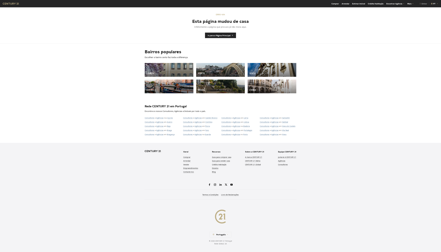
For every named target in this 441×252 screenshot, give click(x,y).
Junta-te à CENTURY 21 (287, 157)
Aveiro (169, 122)
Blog (214, 172)
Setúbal (285, 122)
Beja (169, 126)
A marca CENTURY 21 (253, 157)
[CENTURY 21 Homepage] (163, 151)
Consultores (149, 118)
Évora (207, 126)
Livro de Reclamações (230, 194)
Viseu (284, 134)
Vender (186, 164)
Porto (245, 134)
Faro (207, 130)
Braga (169, 130)
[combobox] (434, 3)
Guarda (208, 134)
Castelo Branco (211, 118)
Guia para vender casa (221, 161)
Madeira (246, 126)
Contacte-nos (188, 172)
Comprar (335, 4)
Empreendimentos (190, 168)
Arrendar (345, 4)
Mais (409, 4)
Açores (170, 118)
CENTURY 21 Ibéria (252, 161)
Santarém (286, 118)
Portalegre (248, 130)
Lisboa (246, 122)
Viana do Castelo (288, 126)
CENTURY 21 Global (253, 164)
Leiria (246, 118)
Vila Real (285, 130)
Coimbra (208, 122)
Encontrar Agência (394, 4)
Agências (159, 118)
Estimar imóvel (358, 4)
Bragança (171, 134)
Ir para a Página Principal (219, 35)
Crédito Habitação (376, 4)
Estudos (215, 168)
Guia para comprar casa (221, 157)
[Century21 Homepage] (11, 4)
